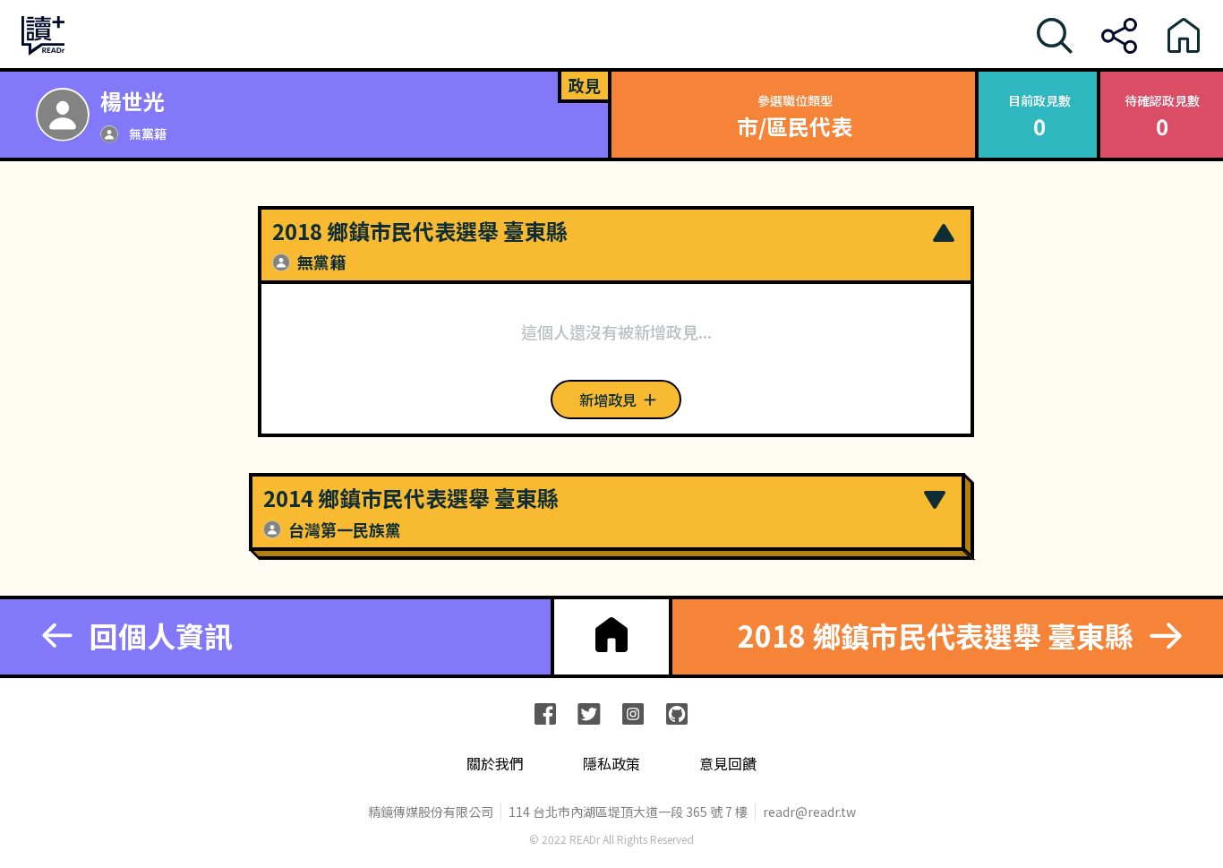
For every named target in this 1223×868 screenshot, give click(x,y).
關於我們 (495, 763)
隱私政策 (611, 763)
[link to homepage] (611, 635)
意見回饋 (728, 763)
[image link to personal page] (63, 115)
